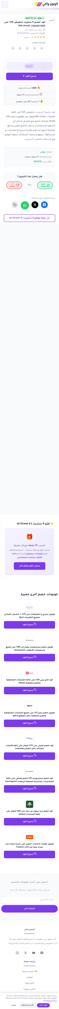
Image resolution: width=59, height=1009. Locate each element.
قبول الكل (43, 1005)
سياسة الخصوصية (50, 1001)
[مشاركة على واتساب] (25, 205)
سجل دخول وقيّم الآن (29, 566)
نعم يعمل (43, 185)
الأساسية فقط (27, 1005)
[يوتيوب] (33, 953)
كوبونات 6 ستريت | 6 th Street (31, 33)
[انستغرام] (17, 953)
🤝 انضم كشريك (29, 972)
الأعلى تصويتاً (29, 989)
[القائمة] (4, 4)
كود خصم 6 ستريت (45, 112)
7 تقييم (27, 38)
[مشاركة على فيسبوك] (44, 204)
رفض (14, 1005)
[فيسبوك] (42, 953)
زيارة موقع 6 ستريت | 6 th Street (27, 218)
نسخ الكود (28, 625)
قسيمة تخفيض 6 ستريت (38, 139)
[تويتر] (25, 953)
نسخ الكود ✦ (29, 76)
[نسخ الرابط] (14, 204)
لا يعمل (12, 185)
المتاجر (30, 978)
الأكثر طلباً (29, 983)
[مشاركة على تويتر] (34, 204)
